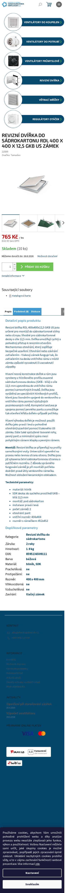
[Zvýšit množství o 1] (14, 265)
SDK (38, 564)
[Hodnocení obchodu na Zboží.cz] (14, 763)
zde (37, 864)
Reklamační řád (14, 673)
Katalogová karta (21, 296)
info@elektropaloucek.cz (25, 632)
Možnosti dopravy (16, 664)
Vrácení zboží (13, 678)
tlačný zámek (35, 594)
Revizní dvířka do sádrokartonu (38, 537)
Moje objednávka (15, 686)
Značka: (11, 155)
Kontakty (11, 660)
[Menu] (59, 4)
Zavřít (20, 286)
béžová (31, 559)
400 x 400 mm (35, 579)
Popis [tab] (8, 311)
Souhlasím (32, 884)
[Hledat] (40, 4)
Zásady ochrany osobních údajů (23, 682)
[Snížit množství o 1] (14, 269)
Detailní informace (11, 276)
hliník (30, 564)
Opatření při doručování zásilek (29, 704)
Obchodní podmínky (17, 669)
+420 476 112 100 (21, 638)
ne (27, 574)
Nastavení (32, 873)
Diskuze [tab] (35, 311)
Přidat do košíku (37, 266)
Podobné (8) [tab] (21, 311)
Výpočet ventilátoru (20, 713)
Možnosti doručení (47, 256)
